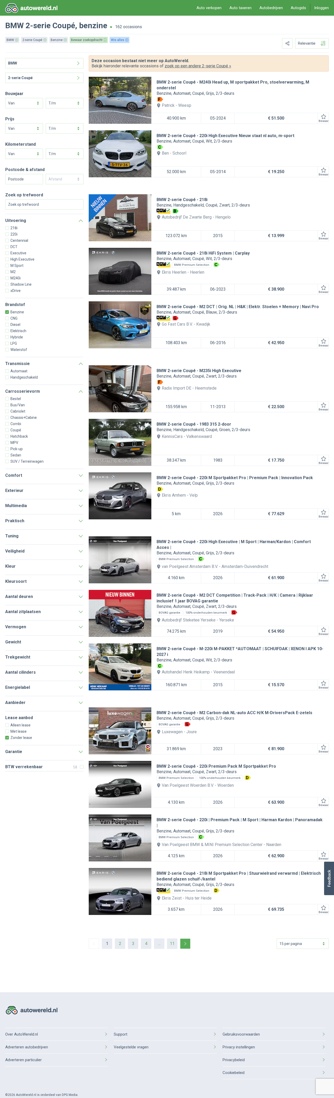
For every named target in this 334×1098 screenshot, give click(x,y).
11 (172, 943)
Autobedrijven (271, 7)
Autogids (298, 7)
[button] (329, 878)
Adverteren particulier (23, 1060)
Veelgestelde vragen (131, 1047)
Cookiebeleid (233, 1072)
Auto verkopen (209, 7)
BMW (14, 25)
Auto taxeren (240, 7)
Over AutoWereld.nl (21, 1034)
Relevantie (306, 43)
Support (120, 1034)
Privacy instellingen (239, 1047)
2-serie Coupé (50, 25)
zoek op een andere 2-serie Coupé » (198, 65)
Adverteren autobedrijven (26, 1047)
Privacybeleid (234, 1060)
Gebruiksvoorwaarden (241, 1034)
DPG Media (69, 1095)
